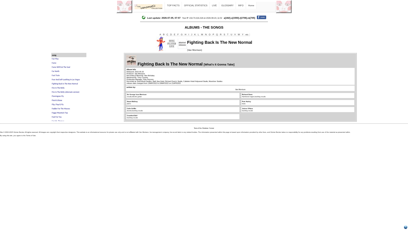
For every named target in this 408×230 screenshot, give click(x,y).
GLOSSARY (227, 5)
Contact (211, 128)
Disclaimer (205, 128)
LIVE (214, 5)
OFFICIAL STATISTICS (195, 5)
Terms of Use (198, 128)
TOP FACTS (173, 5)
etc (246, 34)
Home (251, 5)
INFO (241, 5)
